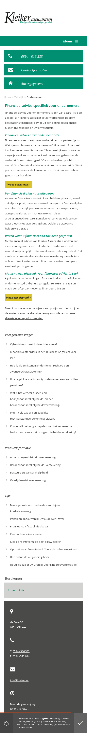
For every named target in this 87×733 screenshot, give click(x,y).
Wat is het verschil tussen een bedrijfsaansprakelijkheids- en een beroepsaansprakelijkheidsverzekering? (35, 399)
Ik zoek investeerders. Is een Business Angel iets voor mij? (43, 355)
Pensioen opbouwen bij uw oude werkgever (37, 519)
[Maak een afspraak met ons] (18, 297)
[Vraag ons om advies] (18, 184)
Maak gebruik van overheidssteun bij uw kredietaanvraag (35, 508)
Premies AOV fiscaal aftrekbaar (29, 526)
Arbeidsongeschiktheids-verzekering (32, 457)
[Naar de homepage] (28, 18)
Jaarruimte (18, 590)
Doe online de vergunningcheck (29, 557)
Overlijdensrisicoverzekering (28, 480)
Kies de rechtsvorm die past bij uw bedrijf (35, 542)
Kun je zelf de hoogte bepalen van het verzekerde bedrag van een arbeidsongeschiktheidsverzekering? (43, 429)
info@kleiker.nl (19, 680)
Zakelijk (19, 97)
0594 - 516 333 (63, 283)
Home (7, 97)
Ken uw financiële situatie (26, 534)
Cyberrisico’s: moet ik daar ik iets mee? (33, 344)
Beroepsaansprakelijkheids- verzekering (35, 465)
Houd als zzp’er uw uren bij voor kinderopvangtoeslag (43, 564)
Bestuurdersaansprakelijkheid (29, 472)
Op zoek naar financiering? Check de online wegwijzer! (43, 549)
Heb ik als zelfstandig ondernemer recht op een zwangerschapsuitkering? (39, 368)
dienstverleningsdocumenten (24, 318)
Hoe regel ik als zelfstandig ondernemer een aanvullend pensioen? (45, 382)
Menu (68, 41)
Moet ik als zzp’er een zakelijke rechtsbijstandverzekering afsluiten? (32, 415)
